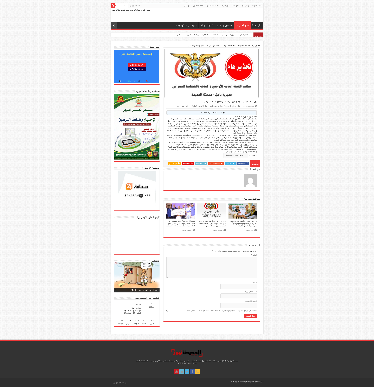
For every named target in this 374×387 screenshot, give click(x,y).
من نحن (187, 5)
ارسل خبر (245, 5)
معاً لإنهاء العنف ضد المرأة (144, 290)
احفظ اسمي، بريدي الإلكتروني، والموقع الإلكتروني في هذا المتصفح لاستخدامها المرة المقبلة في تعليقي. (221, 310)
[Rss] (142, 5)
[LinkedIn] (133, 5)
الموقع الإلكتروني (251, 301)
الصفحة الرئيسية (212, 5)
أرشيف (179, 25)
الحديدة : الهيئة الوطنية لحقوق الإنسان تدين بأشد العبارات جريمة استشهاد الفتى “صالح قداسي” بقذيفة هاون (214, 35)
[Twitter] (136, 5)
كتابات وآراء (207, 25)
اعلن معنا (235, 5)
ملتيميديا (192, 25)
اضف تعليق (197, 106)
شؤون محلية (216, 106)
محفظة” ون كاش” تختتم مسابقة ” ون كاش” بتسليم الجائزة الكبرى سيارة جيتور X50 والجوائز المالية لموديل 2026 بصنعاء (180, 223)
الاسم (254, 282)
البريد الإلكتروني (251, 292)
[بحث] (113, 5)
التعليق (254, 255)
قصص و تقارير (225, 25)
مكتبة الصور (198, 5)
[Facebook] (139, 5)
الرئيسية (225, 5)
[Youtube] (130, 5)
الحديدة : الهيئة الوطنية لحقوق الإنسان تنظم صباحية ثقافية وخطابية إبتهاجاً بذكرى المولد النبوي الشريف (244, 223)
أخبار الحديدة (257, 5)
